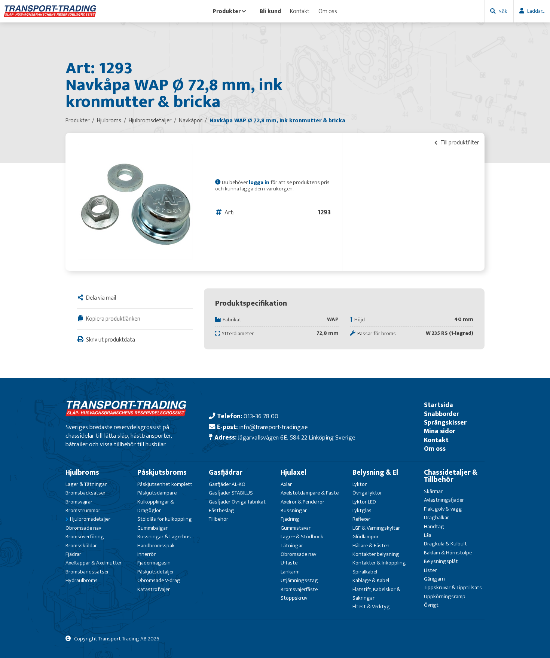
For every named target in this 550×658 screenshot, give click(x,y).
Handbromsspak (156, 545)
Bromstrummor (82, 510)
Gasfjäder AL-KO (227, 484)
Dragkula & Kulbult (445, 543)
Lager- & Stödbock (302, 536)
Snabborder (441, 413)
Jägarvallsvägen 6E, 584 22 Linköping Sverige (296, 437)
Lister (430, 570)
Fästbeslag (221, 510)
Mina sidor (439, 431)
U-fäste (289, 562)
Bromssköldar (81, 545)
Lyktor (359, 484)
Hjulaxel (293, 472)
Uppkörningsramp (444, 596)
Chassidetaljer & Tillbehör (450, 476)
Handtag (434, 526)
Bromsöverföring (84, 536)
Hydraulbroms (81, 580)
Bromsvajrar (78, 501)
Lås (427, 535)
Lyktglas (362, 510)
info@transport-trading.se (273, 427)
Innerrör (146, 554)
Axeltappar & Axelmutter (93, 562)
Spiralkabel (364, 571)
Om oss (327, 11)
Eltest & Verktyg (371, 606)
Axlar (286, 484)
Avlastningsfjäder (444, 500)
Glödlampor (365, 536)
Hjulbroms (82, 472)
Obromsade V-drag (158, 580)
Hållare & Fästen (370, 545)
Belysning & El (375, 472)
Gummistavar (296, 528)
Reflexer (361, 519)
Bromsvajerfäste (299, 589)
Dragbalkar (436, 517)
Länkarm (290, 571)
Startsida (438, 405)
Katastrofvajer (153, 589)
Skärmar (433, 491)
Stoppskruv (294, 598)
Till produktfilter (459, 142)
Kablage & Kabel (370, 580)
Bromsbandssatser (87, 571)
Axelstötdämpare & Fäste (310, 493)
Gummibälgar (152, 528)
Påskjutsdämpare (157, 493)
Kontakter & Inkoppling (379, 562)
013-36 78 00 (261, 416)
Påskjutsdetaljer (155, 571)
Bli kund (270, 11)
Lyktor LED (364, 501)
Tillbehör (218, 519)
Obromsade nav (83, 528)
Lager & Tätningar (86, 484)
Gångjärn (434, 579)
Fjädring (290, 519)
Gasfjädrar (225, 472)
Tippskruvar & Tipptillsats (453, 587)
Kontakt (299, 11)
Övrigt (431, 605)
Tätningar (292, 545)
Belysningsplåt (441, 561)
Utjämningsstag (299, 580)
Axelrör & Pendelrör (302, 501)
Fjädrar (73, 554)
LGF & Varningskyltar (376, 528)
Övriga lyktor (367, 493)
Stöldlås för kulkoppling (164, 519)
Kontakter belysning (375, 554)
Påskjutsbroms (162, 472)
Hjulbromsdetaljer (90, 519)
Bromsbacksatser (85, 493)
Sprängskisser (445, 422)
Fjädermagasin (154, 562)
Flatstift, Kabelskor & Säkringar (376, 594)
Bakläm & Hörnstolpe (448, 552)
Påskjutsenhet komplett (164, 484)
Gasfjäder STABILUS (231, 493)
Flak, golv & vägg (443, 509)
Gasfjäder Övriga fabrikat (237, 501)
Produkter (227, 11)
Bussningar (294, 510)
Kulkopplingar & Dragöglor (155, 506)
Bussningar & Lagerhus (164, 536)
